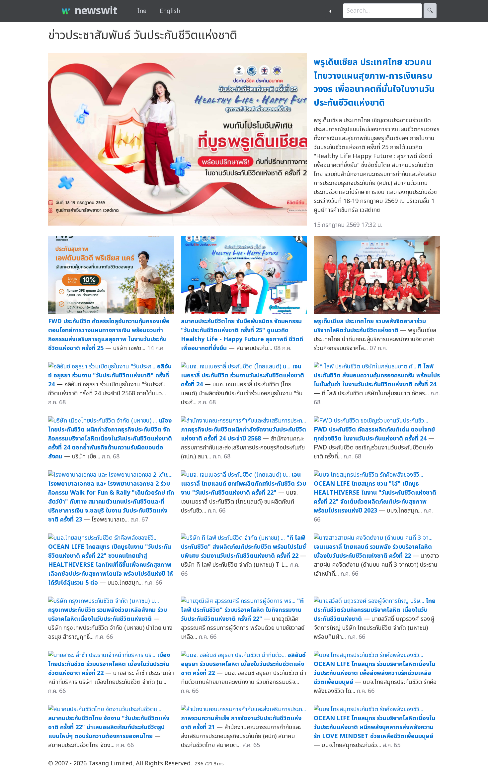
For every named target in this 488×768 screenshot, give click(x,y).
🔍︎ (430, 10)
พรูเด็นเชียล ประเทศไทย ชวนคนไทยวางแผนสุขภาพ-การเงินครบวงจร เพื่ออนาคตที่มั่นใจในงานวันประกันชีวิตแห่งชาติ (374, 82)
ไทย (141, 11)
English (170, 11)
